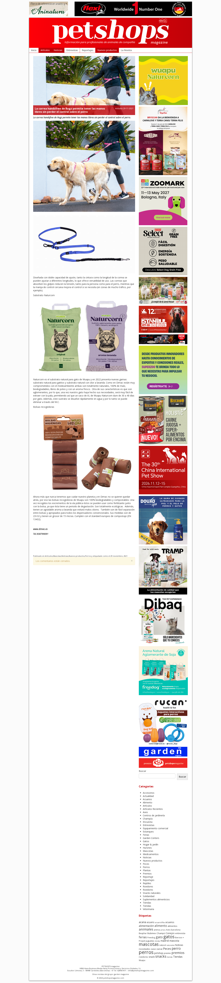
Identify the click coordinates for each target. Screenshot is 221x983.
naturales (170, 945)
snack (152, 956)
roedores (143, 956)
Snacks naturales (151, 892)
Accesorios (148, 792)
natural (162, 945)
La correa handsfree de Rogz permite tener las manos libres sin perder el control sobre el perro (70, 110)
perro (176, 948)
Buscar (142, 771)
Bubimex (151, 933)
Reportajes (87, 50)
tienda (169, 957)
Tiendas (147, 902)
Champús (148, 818)
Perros (88, 556)
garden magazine (121, 974)
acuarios (169, 922)
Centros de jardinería (154, 815)
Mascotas (57, 556)
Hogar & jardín (150, 844)
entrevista (180, 933)
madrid (164, 940)
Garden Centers (151, 838)
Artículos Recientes (153, 808)
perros (146, 952)
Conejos (170, 933)
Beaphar (143, 933)
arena (157, 929)
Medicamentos (151, 854)
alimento (161, 926)
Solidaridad (148, 896)
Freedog (151, 937)
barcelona (175, 929)
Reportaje (148, 876)
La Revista (126, 50)
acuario (150, 922)
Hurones (147, 847)
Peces (146, 863)
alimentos (172, 926)
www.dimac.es (40, 529)
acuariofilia (160, 922)
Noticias (58, 50)
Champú (161, 933)
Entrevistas (72, 50)
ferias (143, 937)
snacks (160, 956)
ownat (159, 948)
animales (146, 929)
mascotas (149, 944)
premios (177, 952)
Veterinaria (148, 909)
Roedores (148, 886)
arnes (162, 930)
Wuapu (142, 960)
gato (159, 937)
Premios (147, 873)
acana (142, 922)
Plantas (147, 870)
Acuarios (147, 799)
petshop (158, 953)
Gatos (146, 841)
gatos (168, 937)
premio (167, 953)
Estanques (148, 831)
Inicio (34, 50)
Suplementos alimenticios (156, 899)
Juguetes (150, 940)
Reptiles (147, 883)
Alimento (147, 802)
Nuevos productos (107, 50)
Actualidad (148, 796)
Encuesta (147, 821)
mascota (174, 940)
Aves (145, 812)
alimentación (146, 926)
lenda (157, 941)
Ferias (146, 834)
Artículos (45, 50)
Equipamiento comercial (155, 828)
